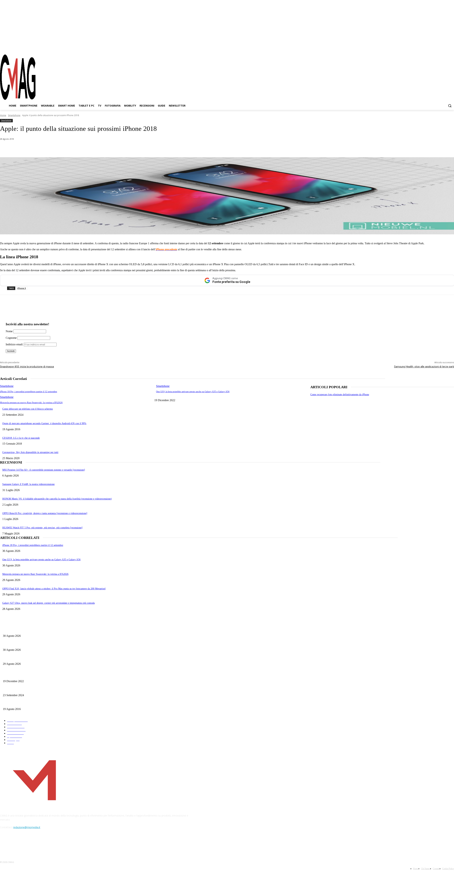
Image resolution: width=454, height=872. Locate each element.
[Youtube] (451, 47)
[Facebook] (432, 47)
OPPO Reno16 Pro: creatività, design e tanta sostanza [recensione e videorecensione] (44, 513)
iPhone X (21, 288)
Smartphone (14, 115)
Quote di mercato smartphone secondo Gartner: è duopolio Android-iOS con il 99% (44, 423)
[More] (100, 148)
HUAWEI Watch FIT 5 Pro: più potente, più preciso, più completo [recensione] (42, 527)
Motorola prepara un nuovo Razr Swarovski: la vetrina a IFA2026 (31, 402)
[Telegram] (445, 47)
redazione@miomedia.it (26, 827)
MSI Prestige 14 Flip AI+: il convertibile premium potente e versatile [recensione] (43, 470)
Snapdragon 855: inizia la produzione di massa (27, 366)
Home (3, 115)
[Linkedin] (62, 148)
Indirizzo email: (15, 344)
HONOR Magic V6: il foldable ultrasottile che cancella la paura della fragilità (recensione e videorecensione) (57, 498)
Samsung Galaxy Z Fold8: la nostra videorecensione (28, 484)
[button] (449, 105)
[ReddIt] (74, 148)
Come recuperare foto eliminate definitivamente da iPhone (339, 394)
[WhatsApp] (36, 148)
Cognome (11, 337)
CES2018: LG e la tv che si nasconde (21, 438)
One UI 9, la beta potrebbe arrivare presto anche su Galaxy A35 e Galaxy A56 (192, 391)
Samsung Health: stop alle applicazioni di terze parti (424, 366)
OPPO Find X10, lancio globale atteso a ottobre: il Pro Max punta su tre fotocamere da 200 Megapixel (54, 588)
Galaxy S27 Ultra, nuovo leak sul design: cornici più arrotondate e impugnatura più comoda (48, 603)
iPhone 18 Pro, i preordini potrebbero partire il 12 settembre (28, 391)
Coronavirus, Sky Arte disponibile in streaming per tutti (30, 452)
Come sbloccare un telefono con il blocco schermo (27, 409)
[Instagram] (438, 47)
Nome (9, 331)
